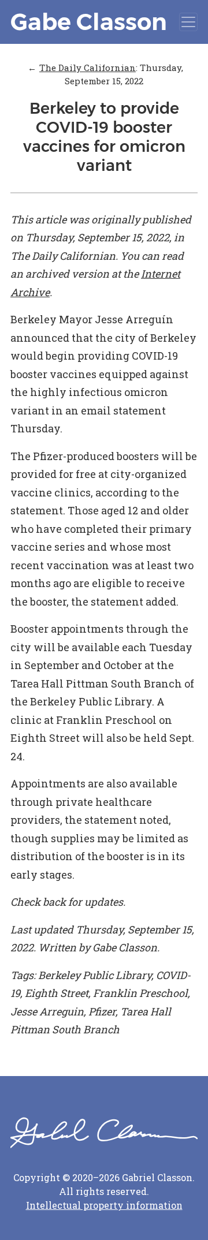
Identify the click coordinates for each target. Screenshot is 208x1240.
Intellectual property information (104, 1205)
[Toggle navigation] (188, 22)
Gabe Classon (88, 22)
